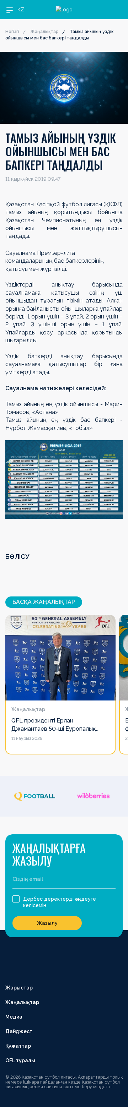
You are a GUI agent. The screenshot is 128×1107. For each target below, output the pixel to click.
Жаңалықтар (44, 31)
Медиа (13, 1017)
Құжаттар (18, 1046)
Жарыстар (19, 988)
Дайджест (18, 1031)
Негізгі (12, 31)
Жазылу (47, 923)
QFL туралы (20, 1060)
